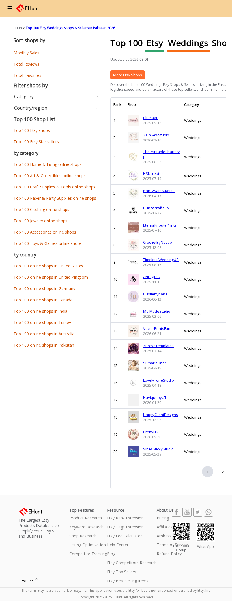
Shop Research (83, 536)
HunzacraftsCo (156, 207)
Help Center (117, 545)
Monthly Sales (26, 52)
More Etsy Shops (127, 74)
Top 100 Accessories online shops (45, 232)
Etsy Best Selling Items (128, 581)
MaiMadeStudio (156, 311)
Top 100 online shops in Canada (43, 299)
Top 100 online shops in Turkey (42, 322)
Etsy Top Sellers (121, 572)
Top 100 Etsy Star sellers (36, 141)
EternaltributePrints (160, 225)
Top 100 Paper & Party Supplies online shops (55, 198)
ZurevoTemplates (158, 345)
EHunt (18, 27)
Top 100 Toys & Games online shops (48, 243)
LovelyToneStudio (158, 380)
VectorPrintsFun (156, 328)
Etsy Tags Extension (125, 527)
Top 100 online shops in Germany (44, 288)
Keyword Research (86, 527)
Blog (111, 554)
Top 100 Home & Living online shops (47, 164)
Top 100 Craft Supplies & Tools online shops (54, 187)
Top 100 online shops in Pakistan (44, 345)
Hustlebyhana (155, 294)
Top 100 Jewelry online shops (40, 220)
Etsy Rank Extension (125, 518)
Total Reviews (26, 64)
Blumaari (150, 117)
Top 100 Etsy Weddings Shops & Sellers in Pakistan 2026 (70, 27)
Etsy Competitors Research (132, 563)
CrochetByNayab (157, 242)
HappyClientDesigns (160, 414)
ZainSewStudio (156, 135)
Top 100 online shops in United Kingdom (51, 277)
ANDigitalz (151, 276)
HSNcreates (153, 173)
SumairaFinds (155, 362)
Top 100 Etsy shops (32, 130)
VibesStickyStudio (158, 449)
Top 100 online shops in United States (48, 266)
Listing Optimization (87, 545)
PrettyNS (150, 431)
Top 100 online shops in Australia (44, 333)
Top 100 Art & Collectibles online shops (50, 175)
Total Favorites (27, 75)
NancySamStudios (159, 190)
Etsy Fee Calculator (124, 536)
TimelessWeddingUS (161, 259)
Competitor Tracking (88, 554)
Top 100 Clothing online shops (41, 209)
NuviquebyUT (154, 397)
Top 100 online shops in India (40, 311)
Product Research (85, 518)
